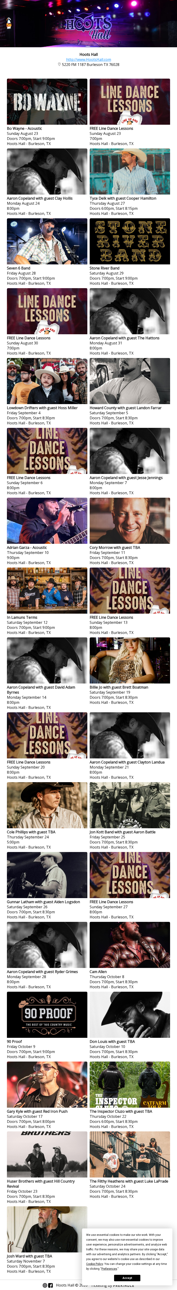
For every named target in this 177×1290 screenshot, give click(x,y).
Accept (127, 1278)
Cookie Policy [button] (94, 1264)
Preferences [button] (109, 1268)
